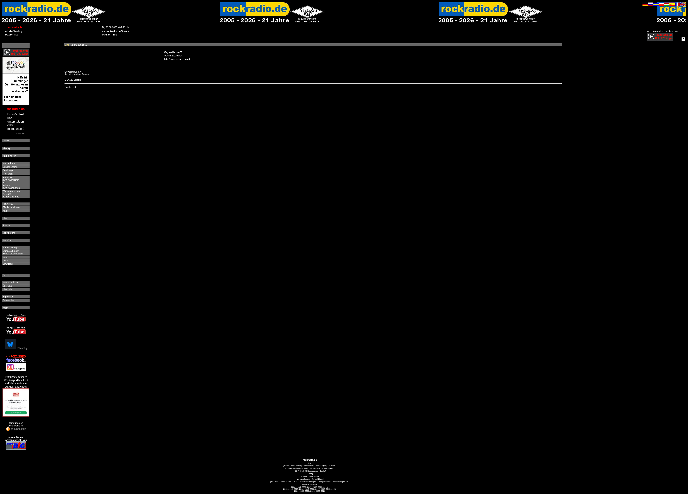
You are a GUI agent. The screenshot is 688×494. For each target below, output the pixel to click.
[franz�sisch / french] (677, 5)
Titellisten (331, 466)
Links (320, 479)
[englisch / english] (682, 5)
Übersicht (327, 482)
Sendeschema (308, 466)
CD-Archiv (299, 471)
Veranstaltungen (303, 479)
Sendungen (321, 466)
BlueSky (21, 348)
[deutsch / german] (645, 5)
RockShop (313, 476)
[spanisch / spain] (672, 5)
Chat (310, 474)
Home (286, 466)
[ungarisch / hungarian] (666, 5)
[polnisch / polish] (661, 5)
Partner (304, 476)
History (309, 463)
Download (275, 482)
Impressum (337, 482)
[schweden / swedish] (656, 5)
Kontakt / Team (306, 482)
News (314, 479)
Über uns (318, 482)
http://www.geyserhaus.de (177, 59)
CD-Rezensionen (311, 471)
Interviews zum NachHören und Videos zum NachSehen (309, 468)
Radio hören (296, 466)
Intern (345, 482)
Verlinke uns (286, 482)
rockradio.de (310, 460)
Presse (295, 482)
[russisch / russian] (650, 5)
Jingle (322, 471)
